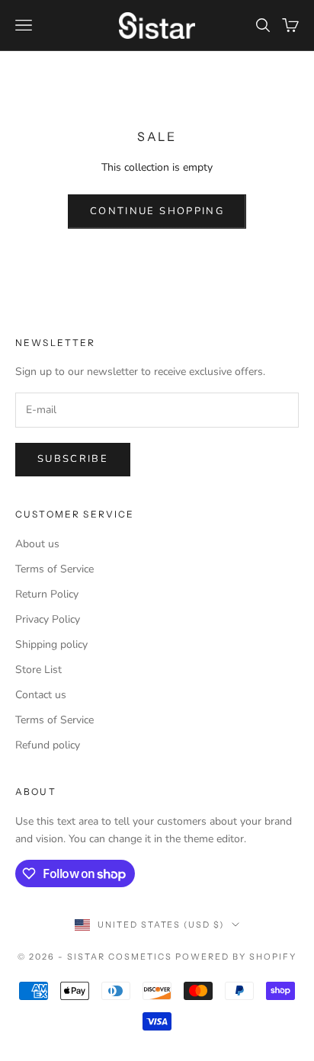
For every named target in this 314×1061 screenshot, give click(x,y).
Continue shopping (157, 211)
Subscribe (72, 459)
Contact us (40, 695)
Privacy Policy (47, 619)
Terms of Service (54, 569)
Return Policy (46, 594)
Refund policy (47, 745)
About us (37, 544)
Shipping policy (51, 644)
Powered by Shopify (235, 956)
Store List (38, 669)
